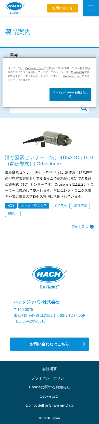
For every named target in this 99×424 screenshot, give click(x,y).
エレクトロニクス (34, 205)
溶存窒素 (80, 205)
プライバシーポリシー (49, 378)
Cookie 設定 (50, 396)
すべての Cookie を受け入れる (70, 94)
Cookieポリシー (34, 68)
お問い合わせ (62, 8)
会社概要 (49, 369)
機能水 (12, 213)
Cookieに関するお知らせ (49, 387)
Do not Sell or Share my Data (49, 405)
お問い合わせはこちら (49, 344)
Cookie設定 (77, 72)
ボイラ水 (60, 205)
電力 (11, 205)
